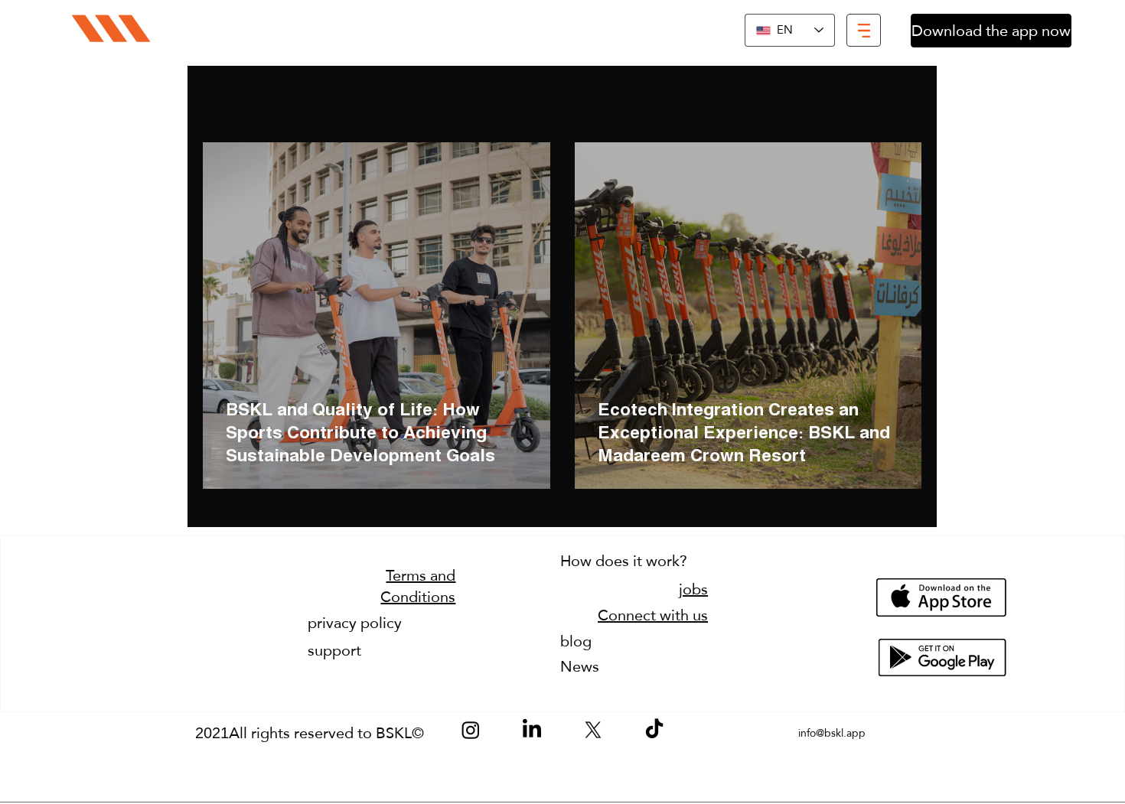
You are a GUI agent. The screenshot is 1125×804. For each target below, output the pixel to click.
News (292, 96)
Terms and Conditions (417, 586)
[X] (593, 729)
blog (576, 641)
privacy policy (355, 622)
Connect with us (653, 615)
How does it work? (623, 560)
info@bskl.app (832, 733)
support (334, 650)
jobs (693, 589)
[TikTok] (654, 729)
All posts (225, 96)
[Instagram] (470, 729)
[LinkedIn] (531, 729)
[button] (863, 30)
